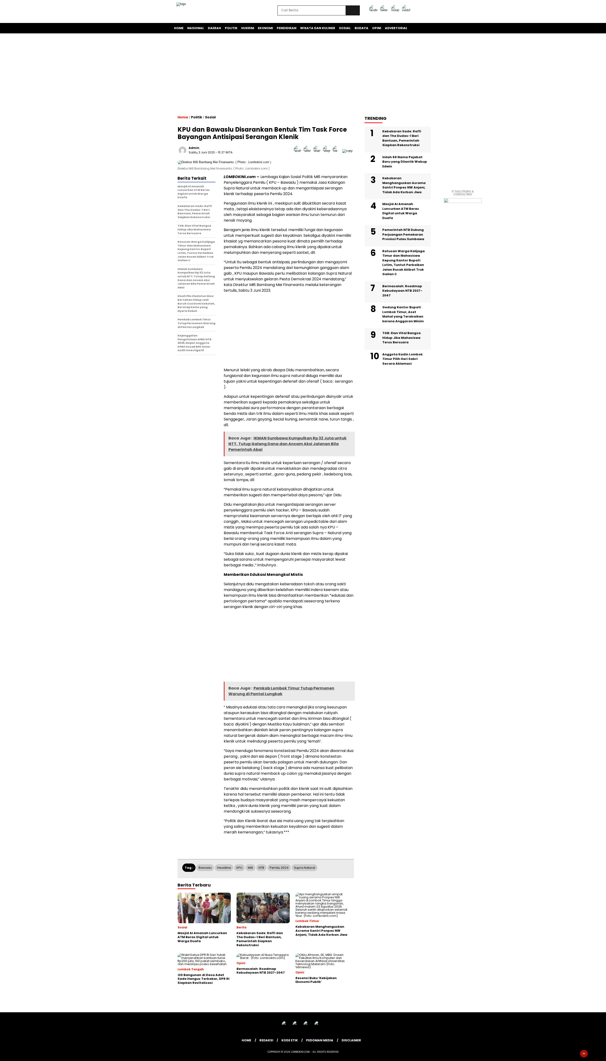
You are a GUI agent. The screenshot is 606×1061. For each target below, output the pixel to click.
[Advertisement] (303, 74)
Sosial (345, 28)
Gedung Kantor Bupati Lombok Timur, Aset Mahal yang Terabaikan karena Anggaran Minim (403, 314)
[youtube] (407, 10)
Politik (231, 28)
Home (178, 28)
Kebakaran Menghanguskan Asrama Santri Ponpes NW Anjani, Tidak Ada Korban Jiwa (404, 185)
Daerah (214, 28)
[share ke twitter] (308, 150)
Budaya (361, 28)
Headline (224, 867)
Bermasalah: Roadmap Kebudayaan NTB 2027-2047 (402, 290)
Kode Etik (289, 1040)
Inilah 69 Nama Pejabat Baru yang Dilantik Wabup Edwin (404, 161)
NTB (261, 867)
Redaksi (266, 1040)
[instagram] (396, 10)
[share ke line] (337, 150)
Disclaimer (351, 1040)
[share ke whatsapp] (318, 150)
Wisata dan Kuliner (317, 28)
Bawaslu (205, 867)
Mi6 (250, 867)
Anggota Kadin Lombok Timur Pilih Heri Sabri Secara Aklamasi (402, 359)
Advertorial (396, 28)
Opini (376, 28)
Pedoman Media (319, 1040)
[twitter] (385, 10)
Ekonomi (265, 28)
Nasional (195, 28)
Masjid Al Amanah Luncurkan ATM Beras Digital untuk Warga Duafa (400, 211)
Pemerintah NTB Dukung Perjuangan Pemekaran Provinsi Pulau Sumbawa (403, 234)
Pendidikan (286, 28)
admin (194, 148)
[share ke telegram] (328, 150)
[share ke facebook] (298, 150)
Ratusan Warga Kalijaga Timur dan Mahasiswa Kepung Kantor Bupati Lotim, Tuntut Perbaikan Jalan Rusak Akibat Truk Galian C (403, 262)
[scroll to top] (584, 1053)
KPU (239, 867)
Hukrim (247, 28)
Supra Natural (304, 867)
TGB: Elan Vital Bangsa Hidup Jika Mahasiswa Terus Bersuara (401, 338)
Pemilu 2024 (279, 867)
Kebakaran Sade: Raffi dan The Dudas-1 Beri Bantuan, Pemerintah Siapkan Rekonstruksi (401, 138)
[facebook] (374, 10)
